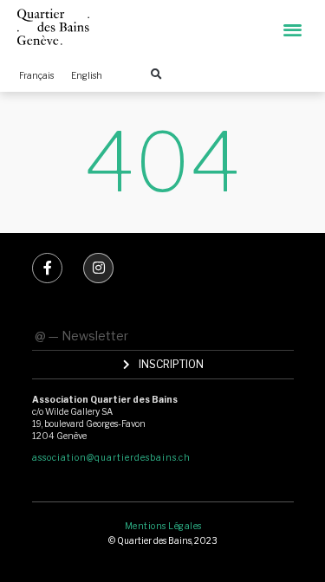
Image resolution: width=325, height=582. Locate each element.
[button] (293, 29)
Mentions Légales (163, 526)
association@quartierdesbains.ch (111, 457)
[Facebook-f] (47, 268)
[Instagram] (98, 268)
